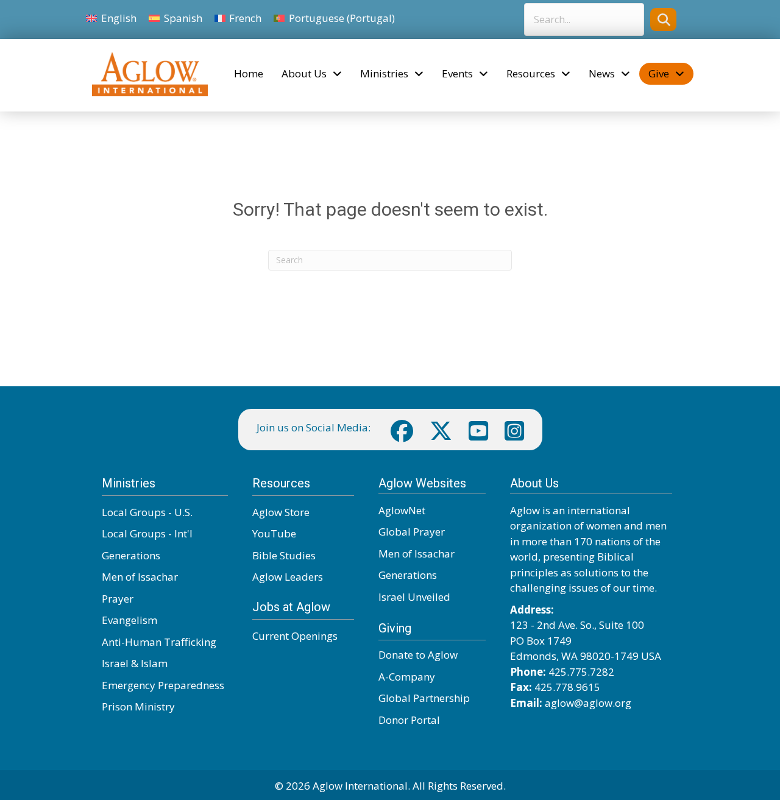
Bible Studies (284, 555)
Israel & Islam (135, 663)
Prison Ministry (138, 706)
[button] (663, 19)
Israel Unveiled (414, 597)
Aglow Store (281, 512)
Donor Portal (409, 720)
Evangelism (129, 620)
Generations (131, 555)
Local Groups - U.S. (147, 512)
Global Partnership (424, 698)
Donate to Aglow (418, 655)
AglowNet (401, 510)
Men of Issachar (140, 577)
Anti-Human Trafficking (159, 642)
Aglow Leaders (287, 577)
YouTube (274, 533)
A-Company (406, 677)
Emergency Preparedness (163, 685)
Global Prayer (411, 532)
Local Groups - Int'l (147, 533)
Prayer (117, 599)
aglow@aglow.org (588, 703)
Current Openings (295, 636)
